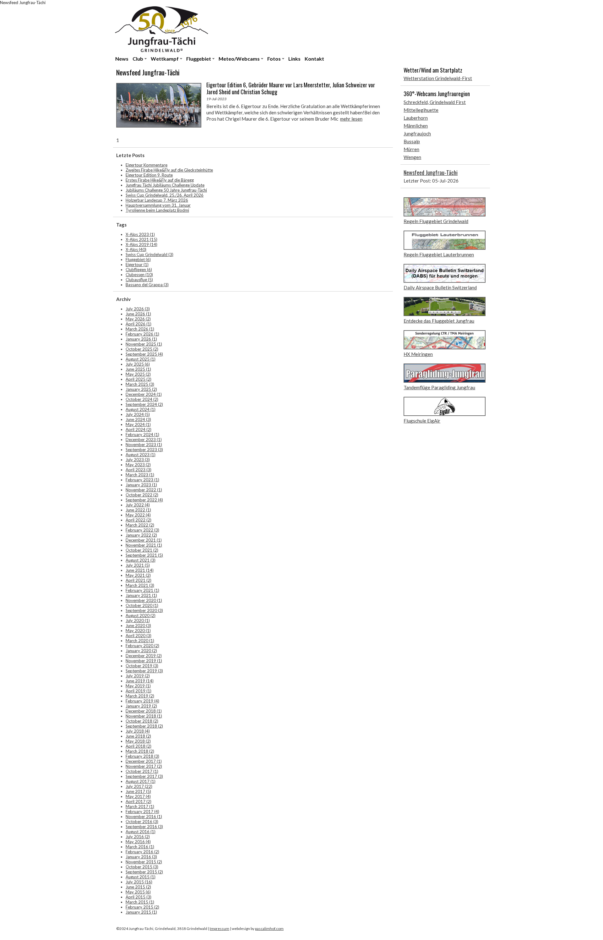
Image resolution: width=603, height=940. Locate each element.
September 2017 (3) (144, 776)
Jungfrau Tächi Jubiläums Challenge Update (165, 185)
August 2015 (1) (140, 876)
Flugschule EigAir (422, 421)
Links (294, 59)
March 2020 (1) (140, 640)
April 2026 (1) (138, 323)
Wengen (412, 157)
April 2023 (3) (138, 469)
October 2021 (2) (142, 550)
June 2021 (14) (140, 570)
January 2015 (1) (141, 912)
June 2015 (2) (138, 886)
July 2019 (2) (138, 675)
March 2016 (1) (140, 846)
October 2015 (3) (142, 866)
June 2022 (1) (138, 509)
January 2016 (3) (141, 856)
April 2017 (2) (138, 801)
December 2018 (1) (144, 710)
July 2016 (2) (138, 836)
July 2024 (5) (138, 414)
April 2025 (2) (138, 379)
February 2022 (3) (142, 530)
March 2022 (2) (140, 524)
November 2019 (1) (144, 660)
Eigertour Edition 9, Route (149, 175)
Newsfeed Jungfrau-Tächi (431, 172)
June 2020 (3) (138, 625)
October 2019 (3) (142, 665)
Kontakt (314, 59)
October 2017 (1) (142, 771)
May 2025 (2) (138, 374)
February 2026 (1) (142, 333)
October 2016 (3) (142, 821)
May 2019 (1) (138, 685)
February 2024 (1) (142, 434)
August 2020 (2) (140, 615)
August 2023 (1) (140, 454)
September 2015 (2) (144, 871)
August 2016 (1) (140, 831)
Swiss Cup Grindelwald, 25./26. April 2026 (165, 195)
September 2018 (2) (144, 726)
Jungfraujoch (417, 133)
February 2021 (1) (142, 590)
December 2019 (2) (144, 655)
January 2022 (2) (141, 535)
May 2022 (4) (138, 514)
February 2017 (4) (142, 811)
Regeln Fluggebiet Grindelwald (436, 221)
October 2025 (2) (142, 349)
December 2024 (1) (144, 394)
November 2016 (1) (144, 816)
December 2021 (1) (144, 540)
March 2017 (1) (140, 806)
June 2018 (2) (138, 736)
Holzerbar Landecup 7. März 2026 (157, 200)
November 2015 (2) (144, 861)
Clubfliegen (139, 269)
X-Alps (136, 249)
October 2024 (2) (142, 399)
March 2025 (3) (140, 384)
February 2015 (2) (142, 907)
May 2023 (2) (138, 464)
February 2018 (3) (142, 756)
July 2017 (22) (139, 786)
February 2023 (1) (142, 479)
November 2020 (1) (144, 600)
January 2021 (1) (141, 595)
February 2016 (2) (142, 851)
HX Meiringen (418, 354)
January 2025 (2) (141, 389)
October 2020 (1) (142, 605)
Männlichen (416, 125)
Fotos (274, 59)
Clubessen (139, 274)
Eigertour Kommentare (146, 164)
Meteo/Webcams (239, 59)
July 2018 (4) (138, 731)
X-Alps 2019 (141, 244)
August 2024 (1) (140, 409)
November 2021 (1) (144, 545)
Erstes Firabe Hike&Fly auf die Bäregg (160, 180)
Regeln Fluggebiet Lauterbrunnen (439, 254)
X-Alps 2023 (140, 234)
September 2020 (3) (144, 610)
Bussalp (412, 141)
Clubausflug (139, 279)
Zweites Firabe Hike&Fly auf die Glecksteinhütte (169, 169)
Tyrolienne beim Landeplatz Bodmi (157, 210)
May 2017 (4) (138, 796)
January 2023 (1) (141, 484)
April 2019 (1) (138, 690)
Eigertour (137, 264)
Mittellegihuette (421, 110)
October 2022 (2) (142, 494)
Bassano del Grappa (147, 284)
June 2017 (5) (138, 791)
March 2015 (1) (140, 901)
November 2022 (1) (144, 489)
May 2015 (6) (138, 891)
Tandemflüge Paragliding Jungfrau (439, 387)
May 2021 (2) (138, 575)
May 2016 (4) (138, 841)
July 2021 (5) (138, 565)
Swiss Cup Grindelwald (149, 254)
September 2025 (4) (144, 354)
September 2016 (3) (144, 826)
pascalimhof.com (269, 928)
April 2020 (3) (138, 635)
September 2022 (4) (144, 499)
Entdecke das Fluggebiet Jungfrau (439, 321)
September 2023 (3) (144, 449)
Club (138, 59)
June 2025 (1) (138, 369)
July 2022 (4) (138, 504)
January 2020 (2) (141, 650)
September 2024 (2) (144, 404)
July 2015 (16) (139, 881)
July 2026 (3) (138, 308)
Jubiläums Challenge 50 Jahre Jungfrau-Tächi (166, 190)
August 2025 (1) (140, 359)
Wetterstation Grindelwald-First (438, 78)
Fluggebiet (198, 59)
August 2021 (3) (140, 560)
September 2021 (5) (144, 555)
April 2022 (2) (138, 519)
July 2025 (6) (138, 364)
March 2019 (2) (140, 695)
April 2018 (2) (138, 746)
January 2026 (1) (141, 339)
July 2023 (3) (138, 459)
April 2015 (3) (138, 896)
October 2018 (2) (142, 721)
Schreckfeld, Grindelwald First (435, 102)
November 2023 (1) (144, 444)
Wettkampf (165, 59)
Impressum (219, 928)
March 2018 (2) (140, 751)
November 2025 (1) (144, 344)
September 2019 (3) (144, 670)
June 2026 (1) (138, 313)
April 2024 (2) (138, 429)
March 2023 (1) (140, 474)
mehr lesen (351, 119)
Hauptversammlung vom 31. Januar (158, 205)
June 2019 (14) (140, 680)
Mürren (411, 149)
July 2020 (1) (138, 620)
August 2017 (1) (140, 781)
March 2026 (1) (140, 328)
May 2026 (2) (138, 318)
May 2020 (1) (138, 630)
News (121, 59)
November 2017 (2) (144, 766)
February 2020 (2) (142, 645)
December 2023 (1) (144, 439)
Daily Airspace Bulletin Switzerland (440, 287)
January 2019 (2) (141, 705)
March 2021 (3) (140, 585)
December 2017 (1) (144, 761)
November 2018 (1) (144, 716)
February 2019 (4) (142, 700)
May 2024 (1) (138, 424)
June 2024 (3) (138, 419)
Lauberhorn (416, 118)
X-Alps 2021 (141, 239)
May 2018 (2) (138, 741)
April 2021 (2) (138, 580)
